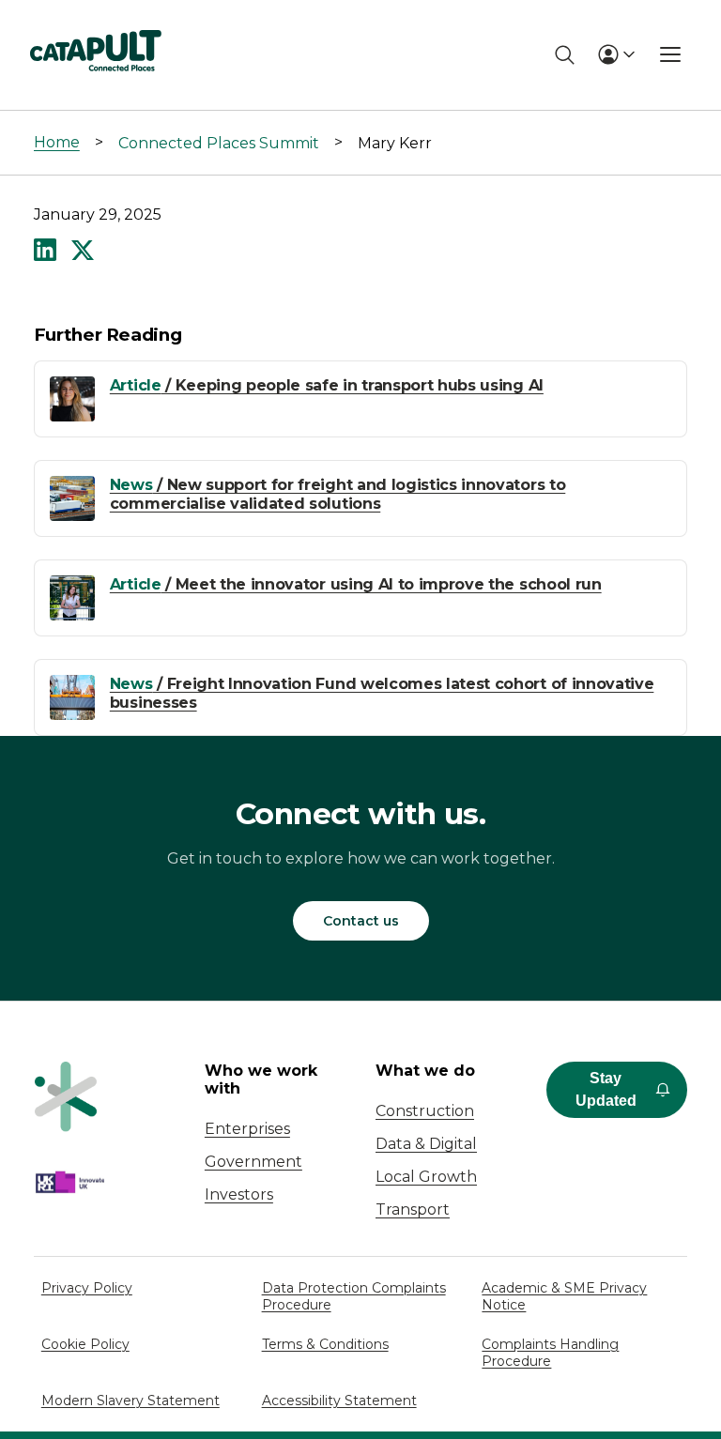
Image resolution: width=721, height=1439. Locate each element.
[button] (45, 251)
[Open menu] (670, 54)
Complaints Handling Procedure (550, 1353)
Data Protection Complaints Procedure (354, 1296)
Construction (425, 1111)
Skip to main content (92, 23)
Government (253, 1162)
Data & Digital (426, 1144)
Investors (239, 1194)
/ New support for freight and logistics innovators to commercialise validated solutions (337, 494)
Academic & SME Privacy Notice (564, 1296)
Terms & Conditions (325, 1344)
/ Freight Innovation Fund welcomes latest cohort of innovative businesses (382, 693)
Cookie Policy (85, 1344)
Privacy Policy (86, 1287)
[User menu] (616, 54)
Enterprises (247, 1129)
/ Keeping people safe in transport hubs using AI (327, 385)
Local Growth (426, 1177)
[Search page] (564, 55)
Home (57, 142)
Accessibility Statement (339, 1400)
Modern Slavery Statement (130, 1400)
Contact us (361, 920)
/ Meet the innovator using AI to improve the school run (356, 584)
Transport (413, 1209)
